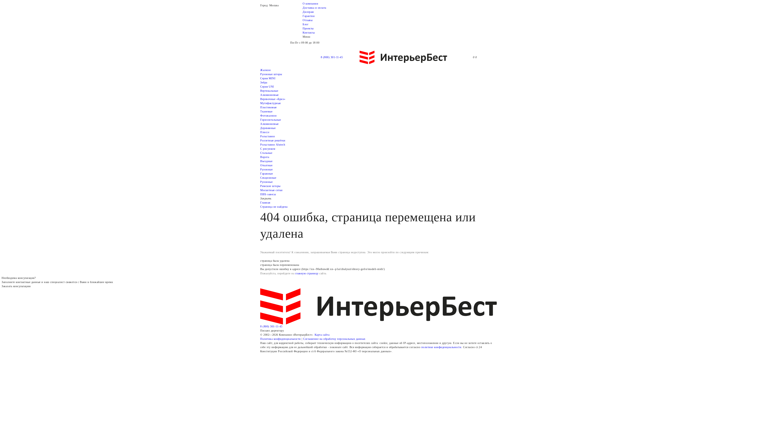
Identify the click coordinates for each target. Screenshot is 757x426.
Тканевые (266, 111)
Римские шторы (270, 186)
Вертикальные (269, 90)
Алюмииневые (269, 94)
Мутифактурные (270, 103)
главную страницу (307, 273)
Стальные (266, 152)
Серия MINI (267, 78)
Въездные (266, 161)
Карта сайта (322, 334)
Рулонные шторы (271, 74)
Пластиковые (268, 107)
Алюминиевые (269, 123)
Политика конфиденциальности (280, 338)
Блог (306, 24)
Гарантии (309, 16)
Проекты (308, 28)
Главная (265, 202)
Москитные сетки (271, 190)
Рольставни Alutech (272, 144)
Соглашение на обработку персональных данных (334, 338)
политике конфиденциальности (441, 347)
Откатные (266, 165)
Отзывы (307, 20)
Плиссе (264, 132)
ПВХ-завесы (268, 194)
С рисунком (267, 148)
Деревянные (268, 128)
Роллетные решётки (272, 140)
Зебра (263, 82)
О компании (310, 3)
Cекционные (268, 177)
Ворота (264, 157)
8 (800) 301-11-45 (332, 57)
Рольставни (267, 136)
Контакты (309, 32)
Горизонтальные (270, 119)
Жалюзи (265, 70)
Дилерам (308, 11)
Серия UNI (267, 86)
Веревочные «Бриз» (272, 99)
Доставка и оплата (314, 7)
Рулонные (266, 169)
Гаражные (266, 173)
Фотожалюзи (268, 115)
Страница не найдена (274, 206)
